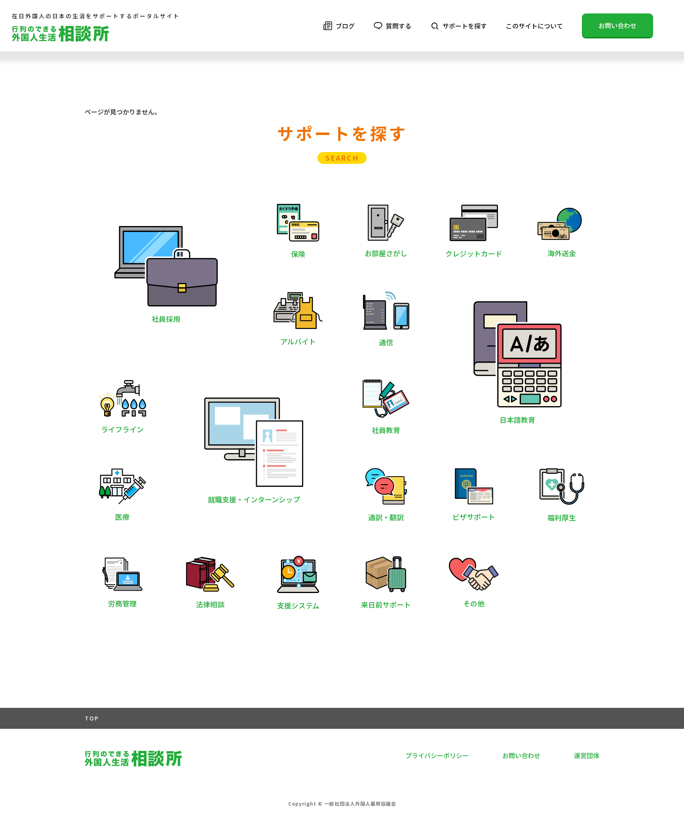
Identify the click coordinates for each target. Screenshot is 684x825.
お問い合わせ (617, 25)
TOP (92, 718)
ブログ (345, 25)
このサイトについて (534, 25)
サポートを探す (465, 25)
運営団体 (586, 755)
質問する (398, 25)
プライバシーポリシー (437, 755)
